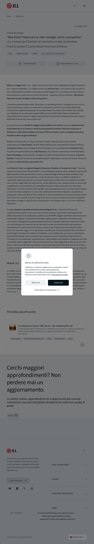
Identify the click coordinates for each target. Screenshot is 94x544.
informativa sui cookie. (60, 274)
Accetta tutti (58, 283)
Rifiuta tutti (36, 283)
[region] (47, 272)
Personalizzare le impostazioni (47, 290)
